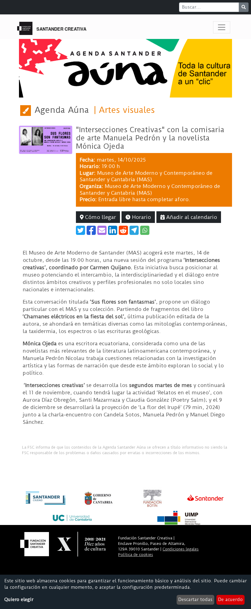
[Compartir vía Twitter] (80, 230)
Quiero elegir (18, 599)
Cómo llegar (100, 217)
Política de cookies (135, 554)
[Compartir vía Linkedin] (112, 230)
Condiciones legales (181, 549)
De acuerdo (230, 599)
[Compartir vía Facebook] (91, 230)
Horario (140, 217)
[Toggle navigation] (221, 27)
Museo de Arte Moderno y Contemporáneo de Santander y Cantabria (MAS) (146, 176)
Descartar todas (195, 599)
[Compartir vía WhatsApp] (144, 230)
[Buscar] (244, 7)
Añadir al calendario (191, 217)
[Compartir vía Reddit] (123, 230)
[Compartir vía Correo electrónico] (102, 230)
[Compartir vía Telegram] (134, 230)
